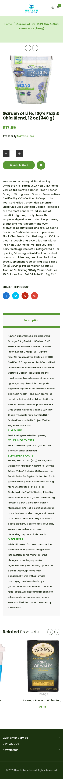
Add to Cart (20, 165)
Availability (9, 136)
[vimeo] (25, 295)
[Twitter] (15, 295)
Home (8, 24)
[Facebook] (6, 295)
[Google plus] (34, 295)
